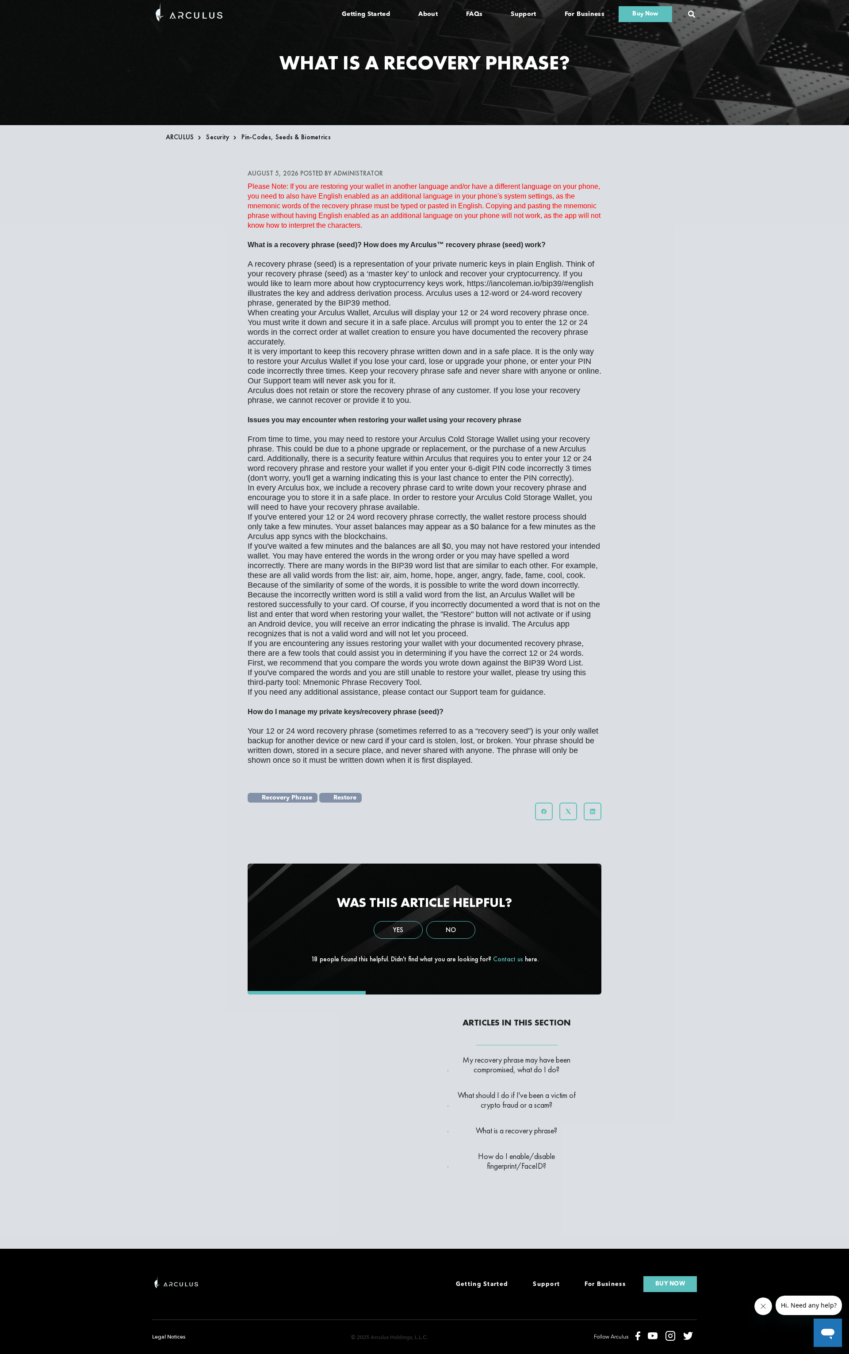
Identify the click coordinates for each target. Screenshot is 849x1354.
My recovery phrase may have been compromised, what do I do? (516, 1065)
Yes (398, 930)
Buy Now (645, 14)
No (451, 930)
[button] (691, 14)
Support (523, 14)
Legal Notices (168, 1336)
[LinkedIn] (592, 811)
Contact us (508, 959)
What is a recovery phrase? (516, 1131)
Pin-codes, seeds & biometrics (286, 137)
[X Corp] (568, 811)
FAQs (474, 14)
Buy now (670, 1284)
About (428, 14)
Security (217, 137)
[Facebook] (544, 811)
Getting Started (366, 14)
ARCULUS (180, 137)
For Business (584, 14)
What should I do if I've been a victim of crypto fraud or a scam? (517, 1100)
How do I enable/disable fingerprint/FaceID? (516, 1161)
